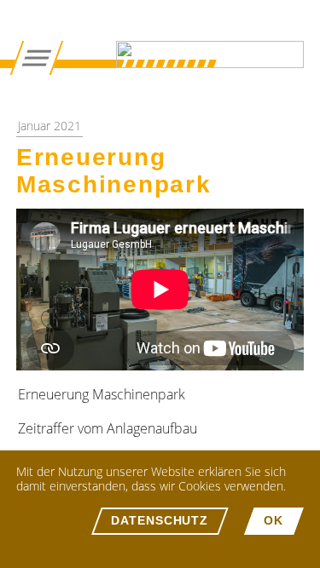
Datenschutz (159, 520)
